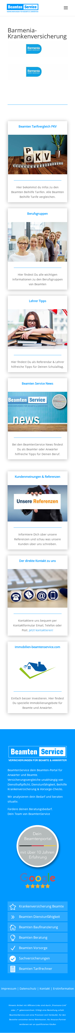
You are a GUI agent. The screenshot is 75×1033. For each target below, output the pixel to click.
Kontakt (45, 988)
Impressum (8, 988)
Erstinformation (63, 988)
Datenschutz (28, 988)
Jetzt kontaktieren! (41, 630)
